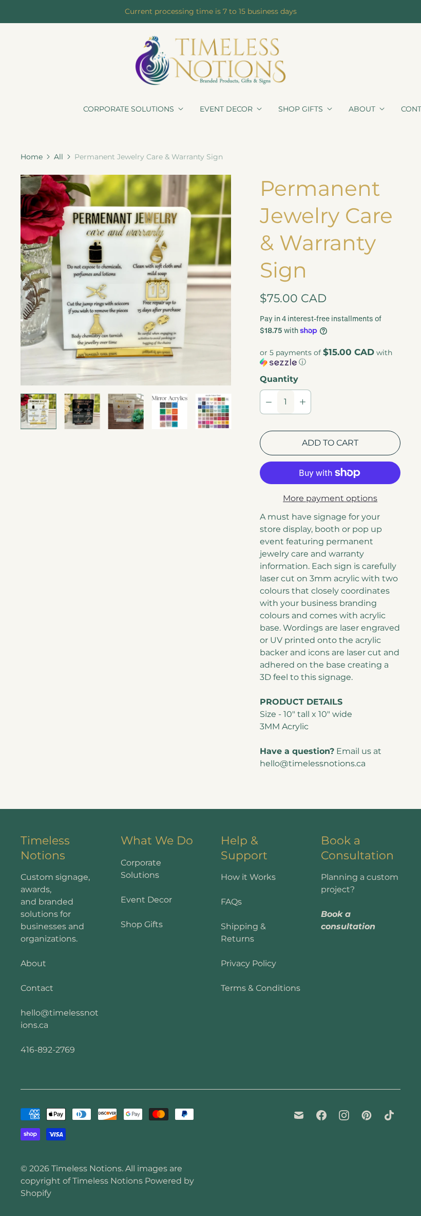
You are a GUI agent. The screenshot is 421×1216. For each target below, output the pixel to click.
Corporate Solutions (128, 109)
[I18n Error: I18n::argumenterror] (38, 411)
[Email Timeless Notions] (299, 1115)
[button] (330, 357)
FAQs (231, 902)
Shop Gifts (300, 109)
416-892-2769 (48, 1050)
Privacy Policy (248, 963)
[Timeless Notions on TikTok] (389, 1115)
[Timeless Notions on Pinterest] (366, 1115)
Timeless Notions (86, 1168)
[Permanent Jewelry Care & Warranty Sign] (126, 280)
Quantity (279, 379)
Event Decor (226, 109)
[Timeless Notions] (210, 60)
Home (32, 156)
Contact (37, 988)
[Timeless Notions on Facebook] (321, 1115)
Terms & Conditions (260, 988)
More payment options (330, 498)
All (58, 156)
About (362, 109)
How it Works (248, 877)
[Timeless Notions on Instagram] (344, 1115)
